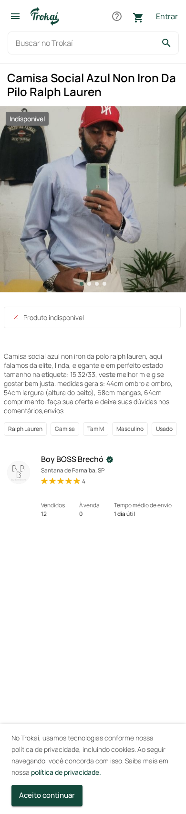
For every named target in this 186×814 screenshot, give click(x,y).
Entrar (167, 16)
